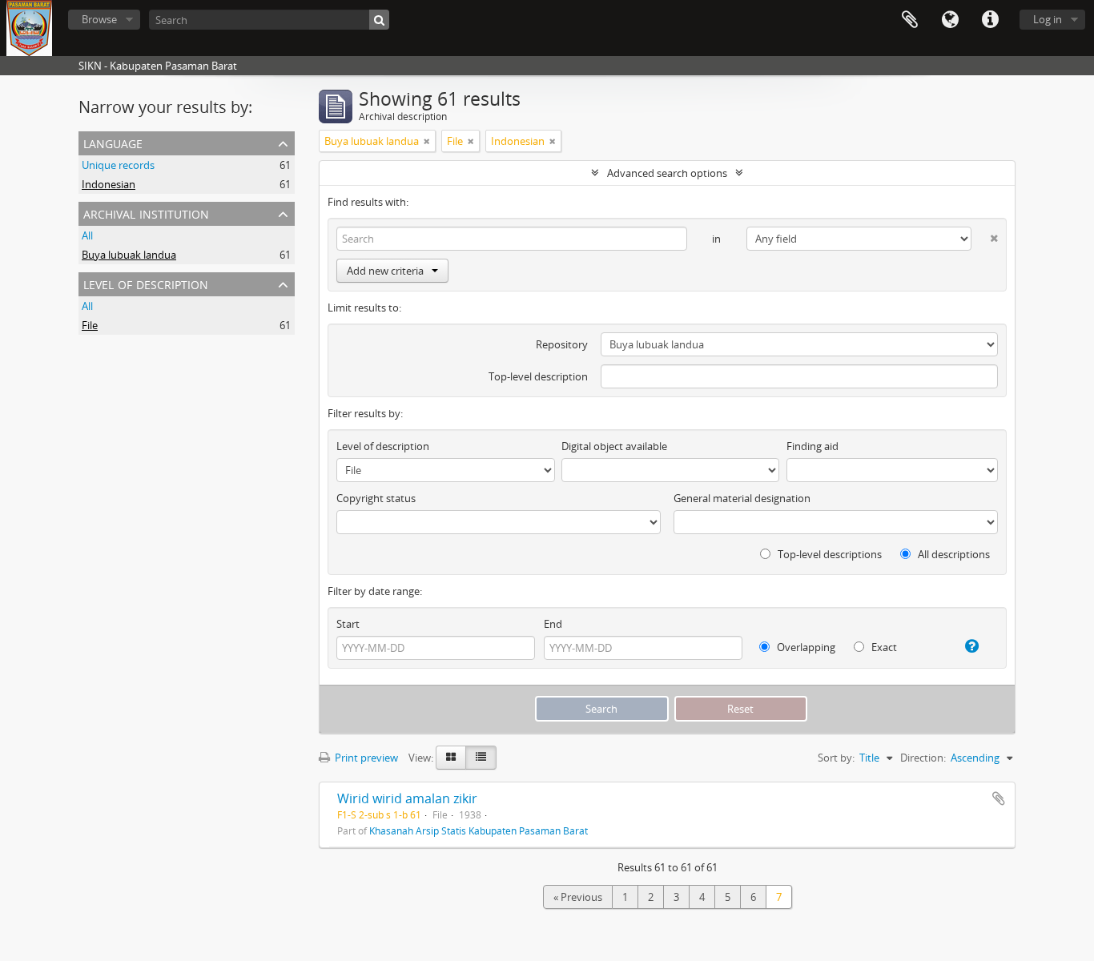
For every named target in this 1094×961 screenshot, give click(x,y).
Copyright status (376, 498)
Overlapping (804, 647)
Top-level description (538, 376)
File (90, 325)
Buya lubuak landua (129, 254)
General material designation (742, 498)
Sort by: (836, 757)
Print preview (365, 757)
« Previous (577, 897)
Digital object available (614, 446)
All (87, 235)
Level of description (145, 283)
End (553, 624)
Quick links (990, 20)
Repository (562, 344)
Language (950, 20)
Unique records (118, 165)
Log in (1047, 19)
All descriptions (952, 554)
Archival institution (146, 212)
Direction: (923, 757)
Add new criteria (385, 270)
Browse (99, 19)
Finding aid (812, 446)
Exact (883, 647)
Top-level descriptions (828, 554)
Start (348, 624)
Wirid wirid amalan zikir (407, 798)
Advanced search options (667, 173)
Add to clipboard (999, 798)
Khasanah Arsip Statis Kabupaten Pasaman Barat (478, 830)
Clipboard (910, 20)
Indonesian (108, 184)
